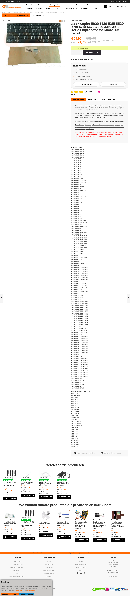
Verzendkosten (49, 564)
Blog (120, 1)
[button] (105, 6)
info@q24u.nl (115, 570)
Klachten (81, 570)
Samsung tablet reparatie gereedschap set (64, 515)
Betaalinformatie (49, 567)
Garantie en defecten (49, 573)
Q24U (113, 560)
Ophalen (111, 99)
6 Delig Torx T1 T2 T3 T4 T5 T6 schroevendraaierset (10, 475)
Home (3, 12)
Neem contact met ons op (16, 567)
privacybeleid (31, 590)
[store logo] (11, 6)
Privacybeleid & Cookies (40, 553)
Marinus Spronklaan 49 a (113, 562)
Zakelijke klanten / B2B (81, 564)
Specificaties (92, 99)
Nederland (113, 566)
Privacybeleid (49, 576)
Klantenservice (113, 1)
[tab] (78, 99)
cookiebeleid (19, 590)
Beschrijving (78, 99)
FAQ (103, 99)
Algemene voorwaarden (81, 567)
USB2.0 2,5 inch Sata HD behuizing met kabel (64, 475)
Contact (125, 1)
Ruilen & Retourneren (61, 553)
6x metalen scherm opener (46, 515)
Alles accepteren (9, 594)
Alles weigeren (26, 594)
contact (102, 121)
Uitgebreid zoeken (74, 553)
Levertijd (49, 561)
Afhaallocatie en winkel (17, 564)
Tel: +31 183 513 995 (9, 1)
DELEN (73, 95)
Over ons (83, 553)
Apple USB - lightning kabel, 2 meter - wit (46, 475)
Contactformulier (113, 576)
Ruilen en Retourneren (48, 570)
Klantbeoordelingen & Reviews (16, 576)
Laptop (9, 12)
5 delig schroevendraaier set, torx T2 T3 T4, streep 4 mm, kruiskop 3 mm (99, 515)
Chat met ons (19, 1)
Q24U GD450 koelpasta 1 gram (28, 475)
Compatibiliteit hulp (86, 84)
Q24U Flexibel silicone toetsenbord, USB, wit (10, 515)
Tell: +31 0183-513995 (113, 572)
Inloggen (81, 561)
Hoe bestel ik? (16, 570)
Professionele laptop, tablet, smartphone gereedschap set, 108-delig (81, 515)
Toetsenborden (76, 21)
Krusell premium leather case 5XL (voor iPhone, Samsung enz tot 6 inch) (117, 515)
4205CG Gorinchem (113, 564)
